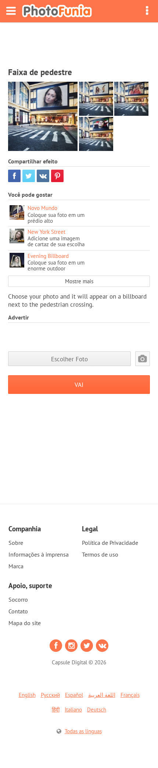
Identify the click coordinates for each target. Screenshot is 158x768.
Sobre (15, 542)
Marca (16, 566)
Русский (50, 694)
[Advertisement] (79, 42)
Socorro (18, 599)
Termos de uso (100, 554)
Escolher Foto (69, 359)
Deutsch (96, 709)
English (27, 694)
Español (74, 694)
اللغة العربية (101, 694)
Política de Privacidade (110, 542)
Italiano (73, 709)
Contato (18, 611)
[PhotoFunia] (57, 11)
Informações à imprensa (38, 554)
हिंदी (56, 709)
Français (130, 694)
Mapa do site (24, 623)
